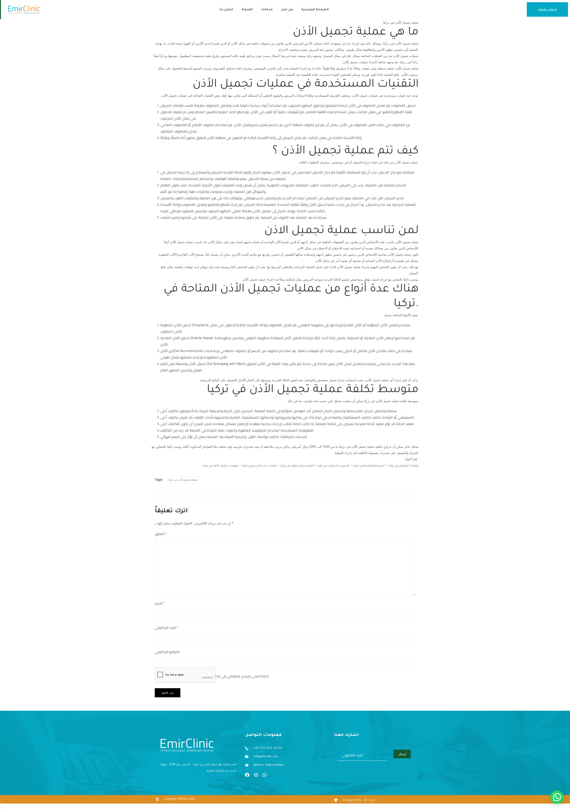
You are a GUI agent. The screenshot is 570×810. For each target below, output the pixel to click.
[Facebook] (247, 775)
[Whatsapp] (265, 775)
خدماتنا (267, 10)
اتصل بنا (226, 10)
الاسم (160, 603)
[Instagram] (256, 775)
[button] (557, 797)
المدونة (247, 10)
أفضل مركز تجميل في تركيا (297, 466)
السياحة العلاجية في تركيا (369, 466)
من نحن (287, 10)
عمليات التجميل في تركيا (403, 466)
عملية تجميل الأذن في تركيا (183, 480)
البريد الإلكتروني (166, 628)
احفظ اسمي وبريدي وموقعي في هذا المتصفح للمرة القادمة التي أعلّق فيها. (215, 676)
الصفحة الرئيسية (314, 10)
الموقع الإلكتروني (167, 652)
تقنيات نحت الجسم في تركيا (259, 466)
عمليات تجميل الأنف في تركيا (220, 466)
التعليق (161, 534)
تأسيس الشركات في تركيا (333, 466)
